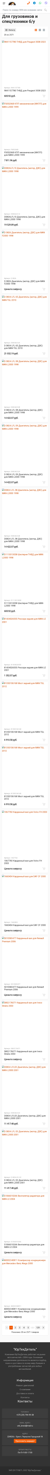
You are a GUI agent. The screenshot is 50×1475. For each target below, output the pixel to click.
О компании (25, 1389)
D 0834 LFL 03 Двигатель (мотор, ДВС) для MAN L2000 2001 (23, 1181)
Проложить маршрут (25, 1441)
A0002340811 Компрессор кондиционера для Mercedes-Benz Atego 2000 (24, 1310)
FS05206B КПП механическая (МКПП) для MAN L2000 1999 (23, 153)
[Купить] (43, 96)
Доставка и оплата (25, 1393)
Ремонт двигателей (25, 1385)
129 (38, 1327)
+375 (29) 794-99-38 (25, 1415)
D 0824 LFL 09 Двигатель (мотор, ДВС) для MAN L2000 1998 (23, 475)
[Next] (43, 1327)
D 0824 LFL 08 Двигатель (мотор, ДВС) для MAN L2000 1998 (23, 411)
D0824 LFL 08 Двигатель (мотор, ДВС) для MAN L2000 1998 (23, 540)
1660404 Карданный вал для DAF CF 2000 (25, 925)
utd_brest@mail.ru (25, 1426)
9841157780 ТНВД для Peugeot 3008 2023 (25, 90)
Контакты (25, 1397)
